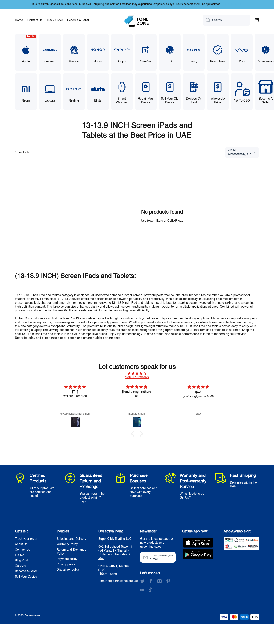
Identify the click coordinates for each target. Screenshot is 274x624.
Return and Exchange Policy (71, 551)
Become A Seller (26, 571)
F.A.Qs (19, 555)
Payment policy (67, 559)
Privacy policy (66, 564)
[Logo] (137, 20)
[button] (257, 20)
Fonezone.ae (32, 615)
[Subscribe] (170, 557)
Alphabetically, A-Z (239, 154)
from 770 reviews (137, 377)
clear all (175, 220)
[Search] (206, 20)
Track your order (26, 538)
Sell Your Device (26, 576)
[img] (137, 373)
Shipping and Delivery (71, 538)
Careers (20, 565)
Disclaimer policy (68, 569)
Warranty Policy (67, 544)
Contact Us (22, 549)
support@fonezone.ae (123, 581)
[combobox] (226, 20)
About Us (21, 544)
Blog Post (21, 560)
